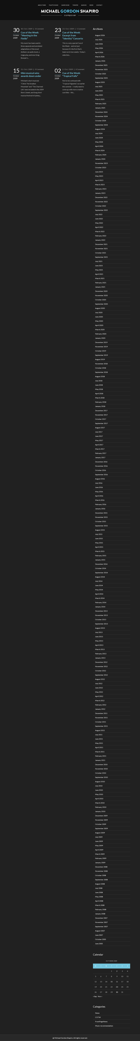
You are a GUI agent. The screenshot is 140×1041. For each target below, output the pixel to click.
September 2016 (101, 474)
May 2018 (99, 389)
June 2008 (99, 892)
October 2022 (100, 206)
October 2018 (100, 368)
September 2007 (101, 926)
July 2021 (98, 261)
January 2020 (100, 338)
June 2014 (99, 585)
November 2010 (101, 769)
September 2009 (101, 828)
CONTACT (99, 5)
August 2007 (100, 931)
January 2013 (100, 658)
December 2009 (101, 816)
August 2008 (100, 884)
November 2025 (101, 69)
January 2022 (100, 240)
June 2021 (99, 265)
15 (112, 982)
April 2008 (99, 901)
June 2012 (99, 688)
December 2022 (101, 197)
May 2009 (99, 845)
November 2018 (101, 364)
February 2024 (100, 155)
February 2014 (100, 602)
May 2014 (99, 590)
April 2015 (99, 547)
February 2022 (100, 236)
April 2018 (99, 393)
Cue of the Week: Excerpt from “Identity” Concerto (72, 35)
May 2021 (99, 270)
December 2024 (101, 112)
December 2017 (101, 410)
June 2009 (99, 841)
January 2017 (100, 457)
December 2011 (101, 713)
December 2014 (101, 564)
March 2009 (99, 854)
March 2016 (99, 500)
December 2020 (101, 291)
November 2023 (101, 163)
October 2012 (100, 671)
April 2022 (99, 227)
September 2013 (101, 624)
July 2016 (98, 483)
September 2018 (101, 372)
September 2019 (101, 355)
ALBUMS (83, 5)
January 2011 (100, 760)
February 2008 (100, 909)
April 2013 (99, 645)
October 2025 (100, 74)
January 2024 (100, 159)
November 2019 (101, 347)
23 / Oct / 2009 (68, 29)
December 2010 (101, 764)
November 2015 (101, 517)
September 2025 (101, 78)
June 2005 (99, 943)
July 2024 (98, 133)
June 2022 (99, 219)
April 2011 (99, 747)
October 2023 (100, 167)
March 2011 (99, 752)
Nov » (100, 996)
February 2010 (100, 807)
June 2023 (99, 172)
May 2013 (99, 641)
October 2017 (100, 419)
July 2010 (98, 786)
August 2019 (100, 359)
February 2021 (100, 283)
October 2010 (100, 773)
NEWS (91, 5)
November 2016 (101, 466)
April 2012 (99, 696)
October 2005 (100, 939)
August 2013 (100, 628)
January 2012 (100, 709)
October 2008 (100, 875)
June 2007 (99, 935)
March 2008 (99, 905)
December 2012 (101, 662)
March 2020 (99, 329)
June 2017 (99, 436)
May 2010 (99, 794)
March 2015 (99, 551)
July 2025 (98, 86)
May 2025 (99, 95)
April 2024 (99, 146)
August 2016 (100, 479)
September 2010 (101, 777)
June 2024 (99, 138)
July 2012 (98, 683)
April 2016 (99, 496)
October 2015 (100, 521)
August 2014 (100, 577)
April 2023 (99, 180)
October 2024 (100, 121)
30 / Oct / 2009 (26, 29)
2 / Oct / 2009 (67, 69)
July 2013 (98, 632)
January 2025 (100, 108)
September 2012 (101, 675)
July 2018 (98, 381)
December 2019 (101, 342)
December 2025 (101, 65)
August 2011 (100, 730)
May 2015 (99, 543)
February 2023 (100, 189)
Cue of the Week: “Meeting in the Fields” (30, 35)
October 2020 (100, 300)
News (97, 1013)
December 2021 (101, 244)
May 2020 (99, 321)
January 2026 (100, 61)
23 (117, 987)
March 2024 (99, 150)
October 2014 (100, 568)
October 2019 (100, 351)
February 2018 (100, 402)
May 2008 (99, 897)
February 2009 (100, 858)
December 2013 (101, 611)
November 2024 (101, 116)
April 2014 (99, 594)
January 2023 (100, 193)
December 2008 (101, 867)
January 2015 (100, 560)
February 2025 (100, 103)
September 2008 (101, 880)
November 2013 (101, 615)
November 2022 (101, 202)
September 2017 (101, 423)
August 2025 (100, 82)
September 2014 (101, 573)
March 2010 (99, 803)
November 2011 (101, 717)
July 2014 (98, 581)
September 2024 (101, 125)
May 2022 (99, 223)
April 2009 (99, 850)
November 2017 (101, 415)
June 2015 (99, 538)
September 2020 (101, 304)
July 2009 (98, 837)
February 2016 (100, 504)
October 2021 (100, 253)
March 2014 (99, 598)
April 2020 (99, 325)
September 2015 (101, 526)
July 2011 (98, 735)
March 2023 (99, 184)
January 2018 (100, 406)
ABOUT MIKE (42, 5)
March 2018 (99, 398)
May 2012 (99, 692)
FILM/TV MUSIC (53, 5)
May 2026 (99, 48)
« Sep (95, 996)
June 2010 (99, 790)
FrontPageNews (101, 1021)
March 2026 (99, 57)
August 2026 (100, 35)
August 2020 (100, 308)
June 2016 (99, 487)
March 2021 (99, 278)
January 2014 (100, 607)
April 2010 (99, 799)
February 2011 (100, 756)
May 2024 (99, 142)
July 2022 (98, 214)
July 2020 (98, 312)
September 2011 (101, 726)
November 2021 (101, 248)
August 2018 (100, 376)
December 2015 (101, 513)
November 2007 (101, 922)
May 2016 (99, 491)
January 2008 (100, 914)
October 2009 (100, 824)
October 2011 (100, 722)
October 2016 (100, 470)
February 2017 (100, 453)
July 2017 (98, 432)
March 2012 (99, 700)
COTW (98, 1017)
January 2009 (100, 862)
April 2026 (99, 52)
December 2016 (101, 462)
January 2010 (100, 811)
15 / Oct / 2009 (26, 69)
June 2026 (99, 44)
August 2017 (100, 428)
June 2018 (99, 385)
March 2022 (99, 231)
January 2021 (100, 287)
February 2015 (100, 555)
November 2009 (101, 820)
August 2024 (100, 129)
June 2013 (99, 636)
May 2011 (99, 743)
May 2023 (99, 176)
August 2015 (100, 530)
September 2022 (101, 210)
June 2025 (99, 91)
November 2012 (101, 666)
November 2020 (101, 295)
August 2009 (100, 833)
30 (117, 992)
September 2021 (101, 257)
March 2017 (99, 449)
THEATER (75, 5)
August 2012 (100, 679)
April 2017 (99, 445)
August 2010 (100, 781)
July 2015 (98, 534)
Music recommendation (104, 1026)
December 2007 (101, 918)
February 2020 (100, 334)
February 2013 (100, 654)
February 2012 (100, 705)
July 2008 (98, 888)
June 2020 (99, 317)
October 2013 (100, 619)
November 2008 (101, 871)
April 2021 (99, 274)
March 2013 (99, 649)
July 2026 (98, 39)
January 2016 (100, 509)
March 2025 (99, 99)
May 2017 (99, 440)
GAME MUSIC (65, 5)
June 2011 (99, 739)
